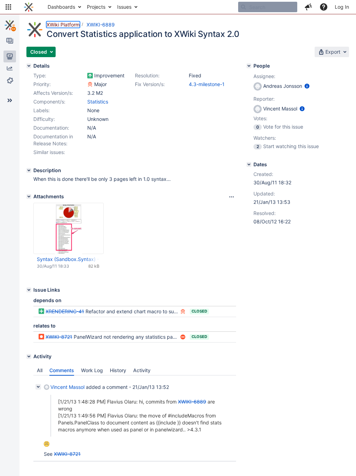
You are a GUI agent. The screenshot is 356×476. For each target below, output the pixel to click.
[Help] (323, 7)
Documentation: (51, 128)
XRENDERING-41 (65, 311)
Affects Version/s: (53, 93)
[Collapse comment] (38, 387)
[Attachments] (28, 196)
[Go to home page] (28, 7)
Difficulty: (44, 119)
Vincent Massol (67, 387)
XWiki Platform (63, 25)
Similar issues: (49, 152)
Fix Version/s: (150, 84)
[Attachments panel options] (231, 197)
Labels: (41, 110)
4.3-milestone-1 (207, 84)
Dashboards (61, 7)
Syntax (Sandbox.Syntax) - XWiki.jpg (68, 259)
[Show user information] (307, 86)
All (39, 370)
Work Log (92, 370)
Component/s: (49, 102)
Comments (61, 370)
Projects (96, 7)
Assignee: (264, 76)
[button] (8, 7)
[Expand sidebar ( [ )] (9, 100)
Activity (142, 370)
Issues (124, 7)
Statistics (97, 102)
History (118, 370)
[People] (248, 65)
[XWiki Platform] (9, 25)
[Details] (28, 65)
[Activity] (28, 356)
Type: (39, 75)
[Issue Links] (28, 289)
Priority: (42, 84)
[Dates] (248, 164)
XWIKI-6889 (101, 25)
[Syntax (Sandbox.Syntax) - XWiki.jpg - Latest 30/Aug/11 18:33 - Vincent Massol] (68, 228)
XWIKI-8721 (59, 337)
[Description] (28, 170)
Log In (342, 7)
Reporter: (264, 99)
